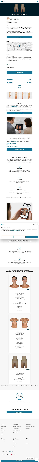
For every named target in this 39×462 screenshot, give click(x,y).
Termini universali (16, 439)
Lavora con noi (3, 426)
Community (27, 428)
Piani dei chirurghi (16, 428)
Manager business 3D (17, 426)
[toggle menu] (37, 1)
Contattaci (2, 439)
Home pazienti (28, 424)
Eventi (2, 432)
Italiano (11, 451)
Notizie (2, 428)
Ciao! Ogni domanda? (30, 458)
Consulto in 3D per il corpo (13, 146)
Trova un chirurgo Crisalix (30, 426)
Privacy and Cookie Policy (15, 230)
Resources (2, 434)
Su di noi (2, 424)
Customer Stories (16, 432)
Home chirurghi (15, 424)
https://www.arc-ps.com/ (11, 64)
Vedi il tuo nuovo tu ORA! (19, 112)
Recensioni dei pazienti (17, 430)
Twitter (27, 441)
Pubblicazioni (3, 430)
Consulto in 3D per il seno (13, 144)
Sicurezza (15, 443)
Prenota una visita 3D (19, 37)
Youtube (27, 443)
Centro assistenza (4, 441)
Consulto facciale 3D (12, 143)
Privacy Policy (15, 441)
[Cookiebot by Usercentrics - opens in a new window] (34, 224)
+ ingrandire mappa (10, 51)
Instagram (27, 439)
